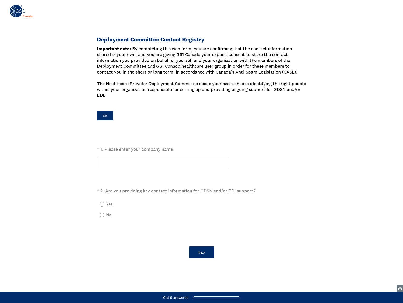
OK (105, 116)
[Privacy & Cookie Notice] (400, 288)
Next (201, 252)
